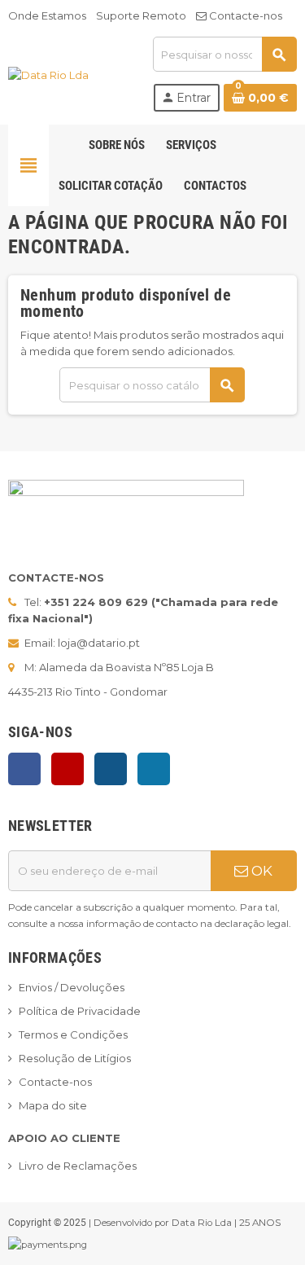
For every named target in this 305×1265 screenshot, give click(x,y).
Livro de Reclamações (78, 1165)
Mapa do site (53, 1105)
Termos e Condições (73, 1034)
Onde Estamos (47, 15)
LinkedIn (153, 769)
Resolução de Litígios (75, 1058)
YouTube (67, 769)
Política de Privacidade (80, 1010)
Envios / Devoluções (71, 987)
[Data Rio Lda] (48, 73)
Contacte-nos (244, 15)
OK (260, 871)
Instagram (110, 769)
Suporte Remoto (141, 15)
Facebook (24, 769)
